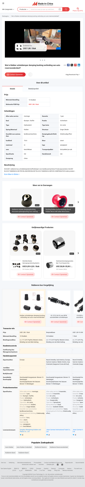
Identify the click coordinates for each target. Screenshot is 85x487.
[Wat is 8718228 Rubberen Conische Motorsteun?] (42, 60)
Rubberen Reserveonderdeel (59, 447)
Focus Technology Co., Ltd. (39, 474)
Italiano (69, 468)
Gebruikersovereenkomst (24, 462)
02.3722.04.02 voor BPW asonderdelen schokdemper (59, 316)
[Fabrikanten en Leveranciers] (42, 4)
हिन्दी (35, 470)
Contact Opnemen (16, 74)
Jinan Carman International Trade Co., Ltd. (58, 430)
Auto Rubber (9, 447)
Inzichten (41, 464)
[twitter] (62, 464)
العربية (20, 470)
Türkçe (49, 470)
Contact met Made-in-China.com (53, 462)
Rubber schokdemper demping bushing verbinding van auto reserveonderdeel (32, 316)
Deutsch (53, 468)
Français (38, 468)
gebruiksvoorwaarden (47, 480)
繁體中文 (24, 468)
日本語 (31, 468)
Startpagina (5, 16)
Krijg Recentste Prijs (72, 74)
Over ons (3, 462)
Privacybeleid (37, 462)
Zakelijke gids (50, 464)
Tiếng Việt (57, 470)
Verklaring (11, 462)
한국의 (14, 470)
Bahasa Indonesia (68, 470)
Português (61, 468)
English (9, 468)
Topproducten (69, 462)
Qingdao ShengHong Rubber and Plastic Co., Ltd (30, 430)
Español (46, 468)
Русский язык (78, 468)
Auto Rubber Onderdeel (24, 447)
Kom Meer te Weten (11, 174)
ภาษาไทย (42, 470)
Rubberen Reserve (41, 447)
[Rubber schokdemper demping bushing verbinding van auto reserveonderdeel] (32, 302)
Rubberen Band (10, 453)
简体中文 (16, 468)
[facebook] (58, 464)
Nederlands (28, 470)
